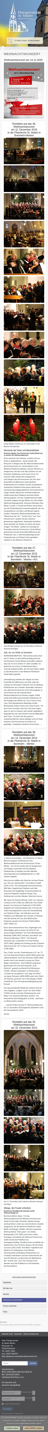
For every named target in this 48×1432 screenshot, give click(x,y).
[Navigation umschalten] (3, 48)
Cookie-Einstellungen (7, 1388)
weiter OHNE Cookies (33, 1428)
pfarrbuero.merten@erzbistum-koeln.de (21, 1356)
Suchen (33, 1363)
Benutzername (26, 1392)
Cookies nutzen (12, 1428)
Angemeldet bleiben (12, 1404)
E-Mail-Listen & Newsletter (27, 40)
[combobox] (15, 1363)
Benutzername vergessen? (12, 1413)
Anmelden (7, 1409)
